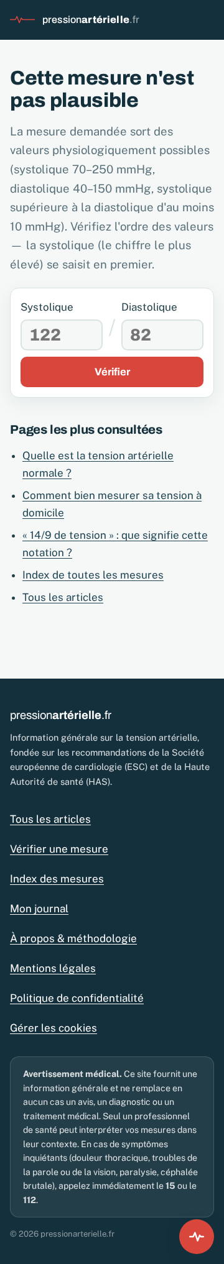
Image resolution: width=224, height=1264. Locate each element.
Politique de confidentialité (77, 998)
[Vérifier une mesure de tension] (196, 1236)
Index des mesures (57, 878)
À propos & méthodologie (73, 938)
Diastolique (149, 307)
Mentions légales (53, 968)
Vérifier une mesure (59, 849)
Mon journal (39, 908)
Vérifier (112, 372)
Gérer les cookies (53, 1028)
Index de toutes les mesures (93, 575)
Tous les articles (62, 597)
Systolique (47, 307)
